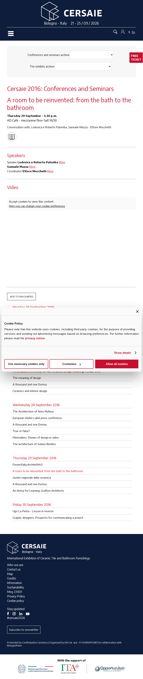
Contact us (14, 569)
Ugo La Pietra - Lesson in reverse (33, 511)
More (62, 162)
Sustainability (15, 587)
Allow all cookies (117, 364)
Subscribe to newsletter (23, 629)
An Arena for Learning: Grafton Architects (38, 490)
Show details (122, 352)
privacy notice (35, 338)
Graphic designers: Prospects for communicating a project (48, 517)
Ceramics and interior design (30, 391)
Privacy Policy (16, 596)
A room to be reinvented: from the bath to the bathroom (48, 471)
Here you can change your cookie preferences (37, 206)
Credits (11, 578)
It (129, 32)
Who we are (15, 565)
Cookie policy (15, 601)
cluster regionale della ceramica (32, 477)
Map (10, 574)
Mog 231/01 (14, 592)
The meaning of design (27, 377)
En (133, 32)
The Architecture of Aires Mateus (33, 411)
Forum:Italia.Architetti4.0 (28, 464)
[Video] (12, 136)
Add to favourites (21, 296)
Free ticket (136, 57)
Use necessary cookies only (26, 364)
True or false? (21, 431)
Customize (69, 364)
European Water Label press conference (37, 418)
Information (14, 583)
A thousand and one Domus (30, 384)
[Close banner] (137, 311)
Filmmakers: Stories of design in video (36, 437)
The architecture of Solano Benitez (34, 444)
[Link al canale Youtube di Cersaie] (29, 613)
